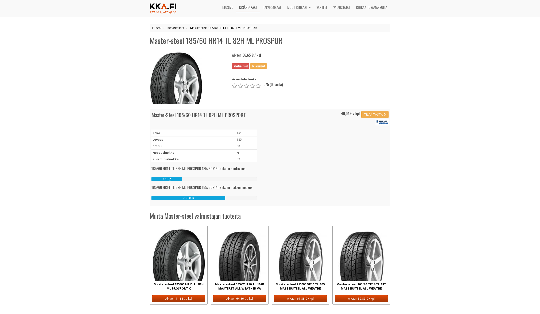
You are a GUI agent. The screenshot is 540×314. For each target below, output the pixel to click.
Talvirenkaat (272, 7)
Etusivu (227, 7)
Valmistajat (341, 7)
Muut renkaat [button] (297, 7)
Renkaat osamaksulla (371, 7)
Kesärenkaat (248, 7)
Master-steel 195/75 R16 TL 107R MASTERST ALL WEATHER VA (239, 286)
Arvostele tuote (244, 79)
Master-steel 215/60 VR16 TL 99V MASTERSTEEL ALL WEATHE (300, 286)
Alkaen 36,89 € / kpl (361, 298)
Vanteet (321, 7)
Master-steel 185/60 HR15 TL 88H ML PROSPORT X (179, 286)
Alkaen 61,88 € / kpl (300, 298)
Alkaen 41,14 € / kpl (178, 298)
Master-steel (241, 66)
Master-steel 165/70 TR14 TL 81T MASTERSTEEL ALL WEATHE (361, 286)
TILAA (373, 114)
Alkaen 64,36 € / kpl (239, 298)
